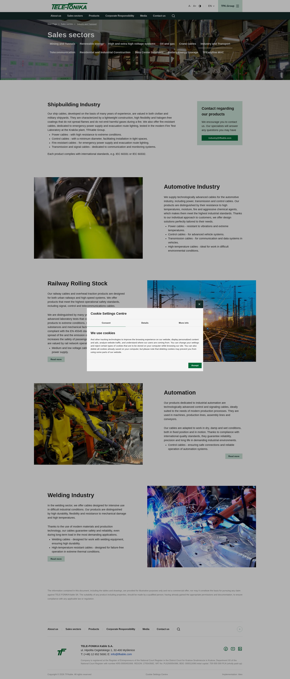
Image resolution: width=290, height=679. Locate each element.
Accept (195, 365)
